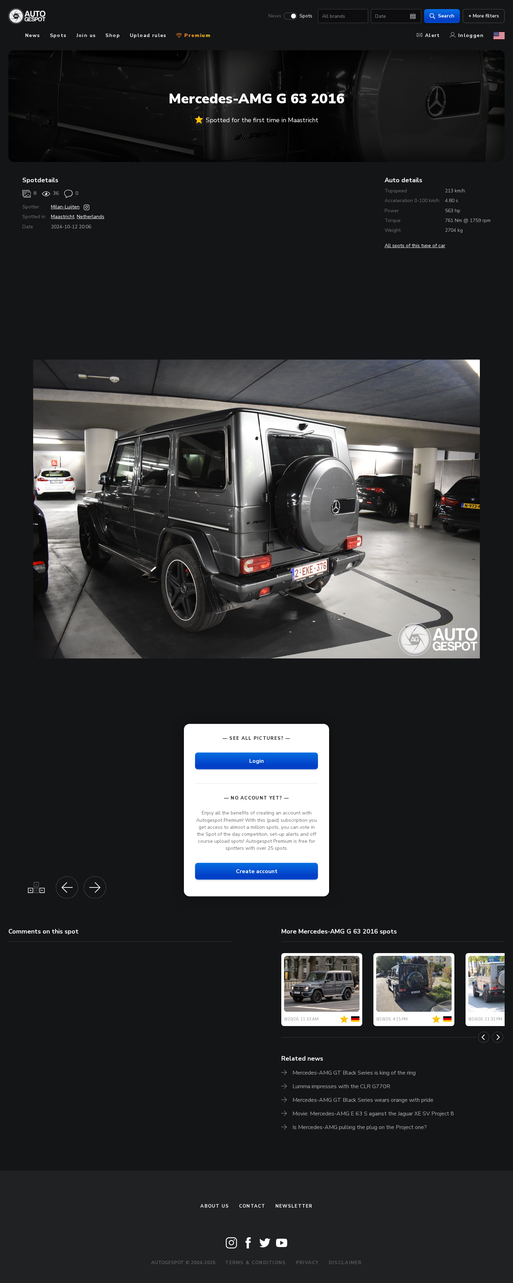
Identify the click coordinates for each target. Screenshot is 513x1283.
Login (256, 761)
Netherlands (90, 216)
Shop (112, 35)
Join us (86, 35)
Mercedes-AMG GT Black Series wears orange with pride (362, 1100)
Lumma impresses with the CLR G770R (341, 1086)
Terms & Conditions (255, 1263)
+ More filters (483, 16)
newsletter (294, 1206)
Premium (196, 35)
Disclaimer (345, 1263)
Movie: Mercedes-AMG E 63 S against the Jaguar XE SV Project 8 (373, 1114)
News (274, 16)
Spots (305, 16)
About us (214, 1206)
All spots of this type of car (415, 245)
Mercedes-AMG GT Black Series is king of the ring (354, 1073)
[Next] (498, 1037)
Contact (252, 1206)
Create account (256, 871)
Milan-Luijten (65, 207)
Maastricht (62, 216)
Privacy (307, 1263)
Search (446, 16)
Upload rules (148, 35)
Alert (432, 35)
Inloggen (471, 35)
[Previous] (484, 1037)
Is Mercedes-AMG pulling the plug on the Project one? (359, 1127)
